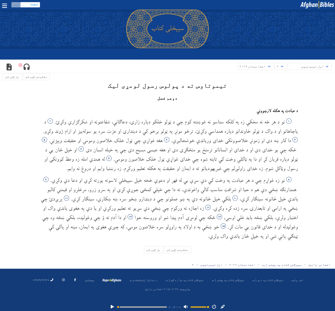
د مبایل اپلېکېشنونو (143, 280)
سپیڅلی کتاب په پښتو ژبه (228, 280)
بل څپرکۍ (12, 77)
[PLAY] (112, 307)
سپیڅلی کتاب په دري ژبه (267, 280)
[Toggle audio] (26, 67)
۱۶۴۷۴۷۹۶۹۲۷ (41, 280)
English (34, 4)
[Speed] (214, 307)
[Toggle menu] (5, 5)
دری (24, 4)
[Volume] (186, 307)
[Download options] (9, 67)
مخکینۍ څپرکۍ (36, 77)
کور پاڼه (297, 280)
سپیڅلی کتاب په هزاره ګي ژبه (184, 280)
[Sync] (223, 307)
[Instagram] (63, 280)
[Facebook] (75, 280)
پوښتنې (89, 280)
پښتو (16, 4)
